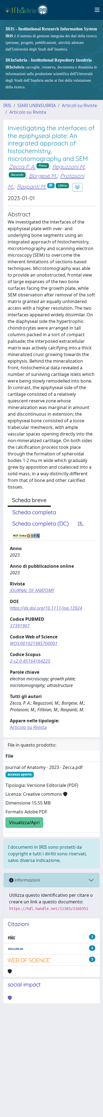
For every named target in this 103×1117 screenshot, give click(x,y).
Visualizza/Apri (24, 822)
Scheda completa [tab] (34, 512)
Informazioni (26, 880)
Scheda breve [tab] (29, 500)
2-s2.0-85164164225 (30, 661)
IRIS (7, 105)
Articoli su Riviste (79, 105)
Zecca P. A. (22, 166)
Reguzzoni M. (68, 166)
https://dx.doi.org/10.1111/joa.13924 (46, 608)
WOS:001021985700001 (33, 643)
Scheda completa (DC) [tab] (40, 523)
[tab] (80, 523)
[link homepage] (28, 10)
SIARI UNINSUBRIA (36, 105)
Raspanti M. (31, 186)
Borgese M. (43, 175)
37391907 (20, 626)
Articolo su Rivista (27, 112)
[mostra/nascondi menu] (97, 10)
